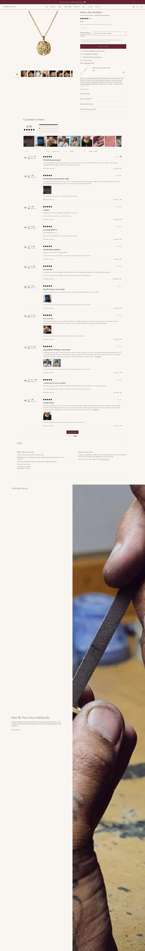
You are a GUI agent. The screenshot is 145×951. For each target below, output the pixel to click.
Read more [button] (98, 356)
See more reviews (72, 432)
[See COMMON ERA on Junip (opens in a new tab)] (75, 436)
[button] (46, 7)
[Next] (141, 2)
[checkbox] (95, 151)
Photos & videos (93, 151)
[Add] (123, 72)
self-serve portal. (104, 459)
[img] (35, 156)
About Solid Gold (85, 99)
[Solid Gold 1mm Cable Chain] (85, 70)
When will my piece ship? (88, 109)
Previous (13, 40)
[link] (85, 18)
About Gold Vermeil (86, 104)
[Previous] (3, 2)
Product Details (85, 93)
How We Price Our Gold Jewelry (30, 717)
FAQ (19, 443)
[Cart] (141, 6)
